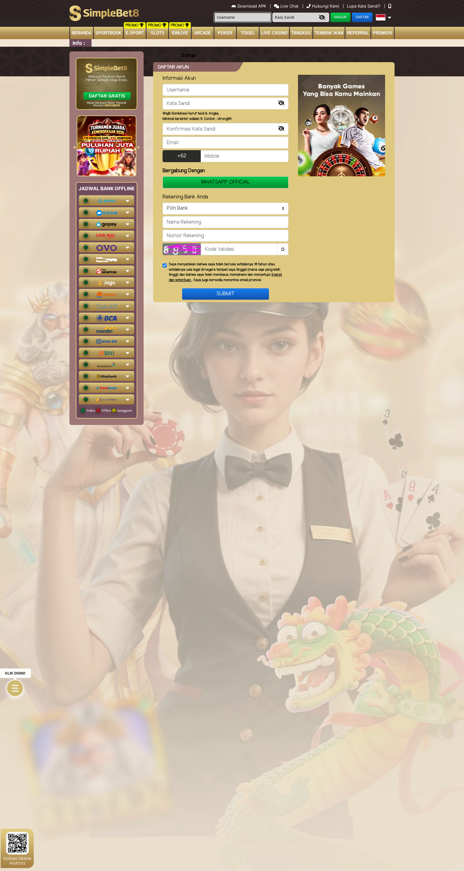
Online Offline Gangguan (108, 410)
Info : (79, 43)
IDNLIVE (180, 33)
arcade (202, 33)
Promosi (382, 33)
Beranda (82, 33)
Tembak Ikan (329, 33)
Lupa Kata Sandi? (364, 6)
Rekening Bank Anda (185, 197)
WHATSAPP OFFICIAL (225, 182)
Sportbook (108, 33)
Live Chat (289, 6)
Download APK (251, 6)
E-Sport (135, 33)
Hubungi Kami (325, 6)
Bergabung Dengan (184, 171)
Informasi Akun (179, 78)
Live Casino (274, 33)
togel (248, 33)
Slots (157, 33)
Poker (225, 33)
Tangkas (301, 33)
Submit (226, 294)
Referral (358, 33)
